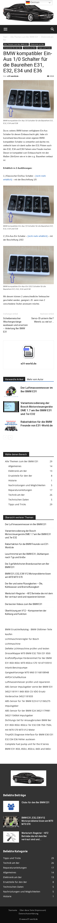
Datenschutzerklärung (28, 913)
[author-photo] (28, 359)
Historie (12, 480)
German (34, 2)
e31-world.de (13, 76)
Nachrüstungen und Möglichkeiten (26, 485)
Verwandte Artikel (14, 379)
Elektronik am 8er (37, 44)
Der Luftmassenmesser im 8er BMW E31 (25, 524)
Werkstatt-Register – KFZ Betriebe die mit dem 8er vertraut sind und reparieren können (29, 595)
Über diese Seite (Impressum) (33, 910)
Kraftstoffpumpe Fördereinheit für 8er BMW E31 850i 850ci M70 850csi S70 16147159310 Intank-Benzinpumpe (28, 663)
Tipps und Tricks (44, 48)
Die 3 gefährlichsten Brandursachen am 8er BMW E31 (27, 565)
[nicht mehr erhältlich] (38, 236)
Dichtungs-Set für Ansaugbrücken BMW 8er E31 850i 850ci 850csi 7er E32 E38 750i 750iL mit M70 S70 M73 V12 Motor (28, 725)
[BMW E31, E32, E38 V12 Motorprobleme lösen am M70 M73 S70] (11, 821)
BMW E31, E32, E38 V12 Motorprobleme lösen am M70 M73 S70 (28, 575)
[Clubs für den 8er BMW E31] (11, 806)
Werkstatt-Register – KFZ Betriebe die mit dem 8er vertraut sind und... (35, 836)
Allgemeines (14, 466)
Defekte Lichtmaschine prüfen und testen (27, 648)
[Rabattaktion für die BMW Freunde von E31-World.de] (11, 425)
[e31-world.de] (28, 12)
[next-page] (10, 437)
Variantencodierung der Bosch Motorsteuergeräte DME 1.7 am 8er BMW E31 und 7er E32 (28, 534)
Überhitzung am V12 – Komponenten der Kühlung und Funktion (25, 612)
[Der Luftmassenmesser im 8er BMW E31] (11, 391)
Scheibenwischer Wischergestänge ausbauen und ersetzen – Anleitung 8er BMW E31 (15, 325)
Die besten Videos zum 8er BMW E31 (23, 604)
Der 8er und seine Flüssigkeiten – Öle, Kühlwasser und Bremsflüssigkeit (24, 585)
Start (5, 37)
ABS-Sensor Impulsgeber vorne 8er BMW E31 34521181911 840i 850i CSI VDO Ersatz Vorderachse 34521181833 (29, 691)
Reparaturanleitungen (20, 490)
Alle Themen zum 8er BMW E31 (24, 37)
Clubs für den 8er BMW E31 (35, 802)
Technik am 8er (30, 48)
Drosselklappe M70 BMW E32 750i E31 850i (28, 653)
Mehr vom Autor (35, 379)
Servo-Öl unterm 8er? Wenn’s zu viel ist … (42, 320)
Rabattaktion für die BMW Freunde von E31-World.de (27, 546)
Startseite (13, 910)
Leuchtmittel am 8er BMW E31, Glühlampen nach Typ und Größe (27, 556)
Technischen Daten (18, 499)
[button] (5, 29)
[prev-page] (5, 437)
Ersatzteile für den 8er (12, 48)
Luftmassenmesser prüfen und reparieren (27, 681)
